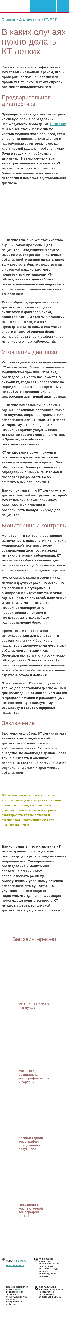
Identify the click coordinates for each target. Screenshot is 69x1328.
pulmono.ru (20, 1261)
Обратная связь (15, 1265)
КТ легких (58, 124)
